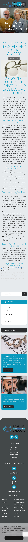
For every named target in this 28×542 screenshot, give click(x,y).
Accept (14, 538)
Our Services (8, 311)
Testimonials (8, 318)
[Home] (11, 4)
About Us (7, 307)
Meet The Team (9, 314)
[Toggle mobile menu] (3, 3)
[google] (16, 437)
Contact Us (8, 321)
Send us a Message (14, 491)
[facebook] (12, 437)
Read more (7, 370)
